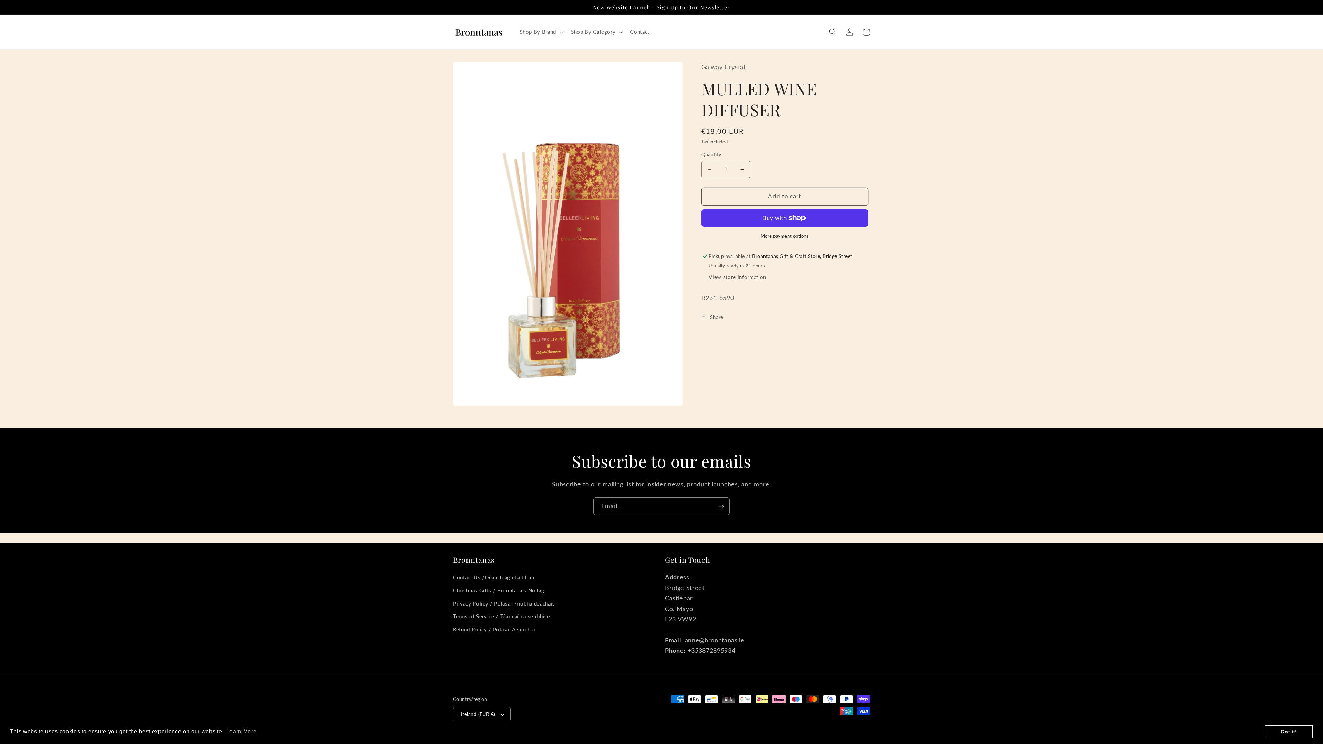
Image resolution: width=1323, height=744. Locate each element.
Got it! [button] (1289, 731)
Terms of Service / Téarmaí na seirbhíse (501, 616)
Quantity (711, 154)
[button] (540, 32)
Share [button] (717, 317)
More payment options (785, 236)
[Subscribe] (721, 506)
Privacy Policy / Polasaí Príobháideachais (504, 603)
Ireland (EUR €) (478, 714)
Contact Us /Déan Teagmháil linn (493, 577)
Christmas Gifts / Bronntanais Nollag (498, 590)
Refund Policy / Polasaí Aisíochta (494, 629)
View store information (737, 277)
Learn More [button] (241, 731)
